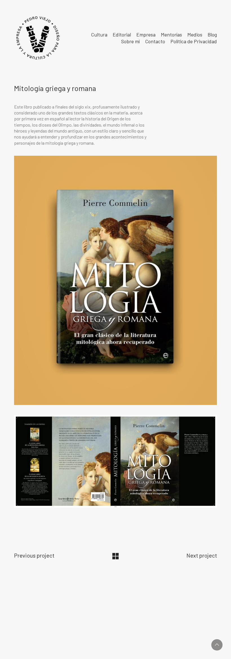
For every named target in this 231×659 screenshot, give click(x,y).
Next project (201, 555)
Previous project (34, 555)
